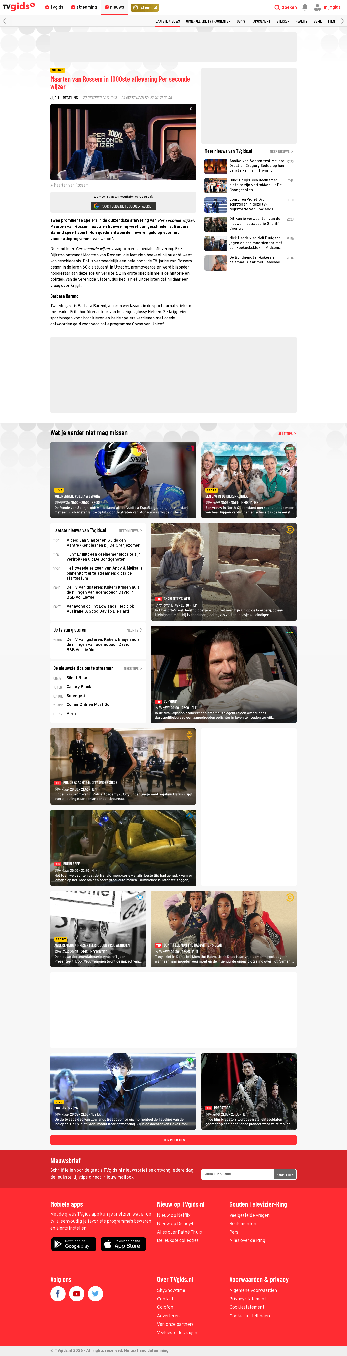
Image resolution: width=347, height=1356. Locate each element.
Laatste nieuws (167, 21)
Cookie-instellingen (249, 1316)
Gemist (242, 21)
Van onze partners (175, 1325)
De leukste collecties (178, 1241)
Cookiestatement (246, 1308)
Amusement (261, 21)
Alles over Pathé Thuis (179, 1232)
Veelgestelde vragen (249, 1216)
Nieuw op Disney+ (175, 1224)
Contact (165, 1299)
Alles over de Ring (247, 1241)
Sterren (283, 21)
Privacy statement (247, 1299)
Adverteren (168, 1316)
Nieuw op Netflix (174, 1216)
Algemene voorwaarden (253, 1291)
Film (331, 21)
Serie (318, 21)
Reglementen (242, 1224)
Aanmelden (285, 1174)
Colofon (165, 1308)
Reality (301, 21)
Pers (233, 1232)
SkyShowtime (171, 1291)
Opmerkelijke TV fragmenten (208, 21)
